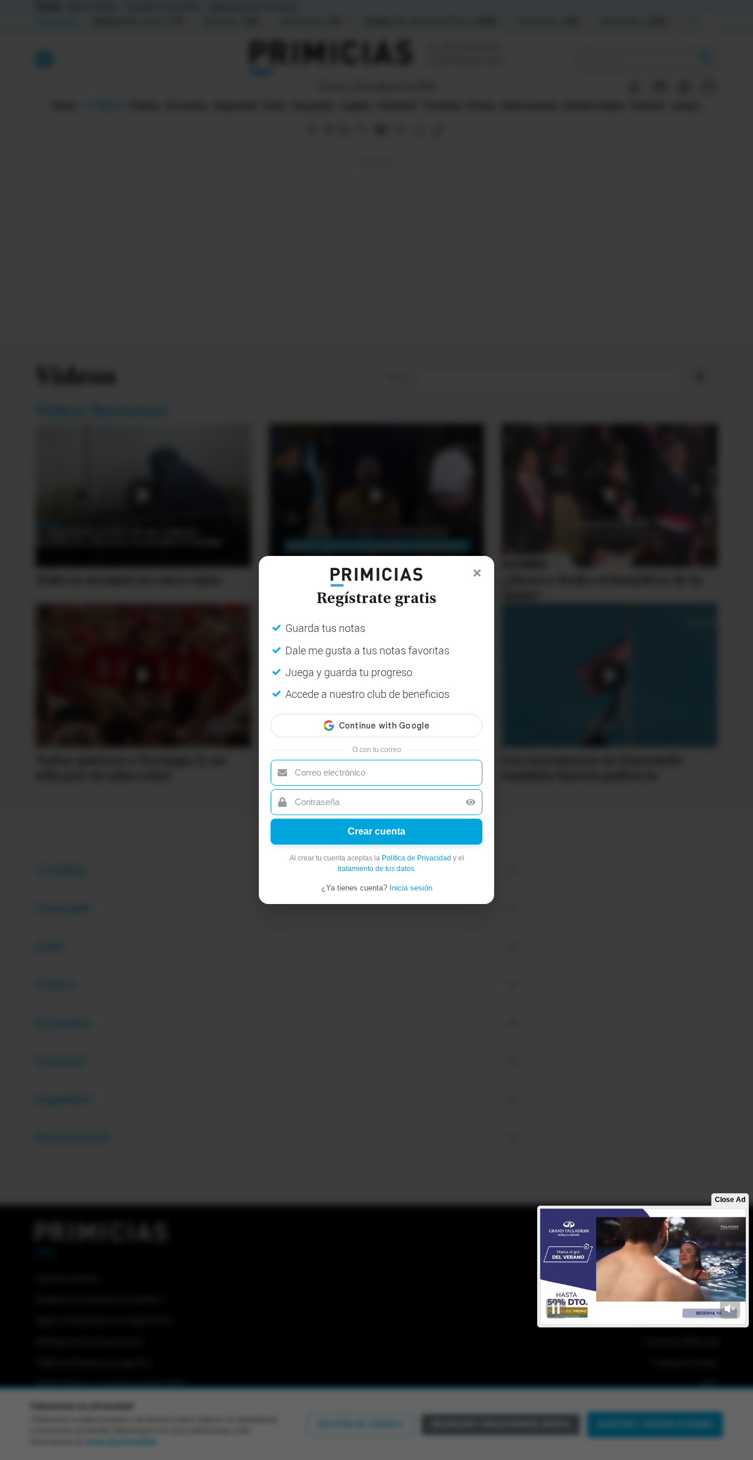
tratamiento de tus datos (376, 869)
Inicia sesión (410, 887)
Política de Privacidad (416, 858)
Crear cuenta (376, 831)
